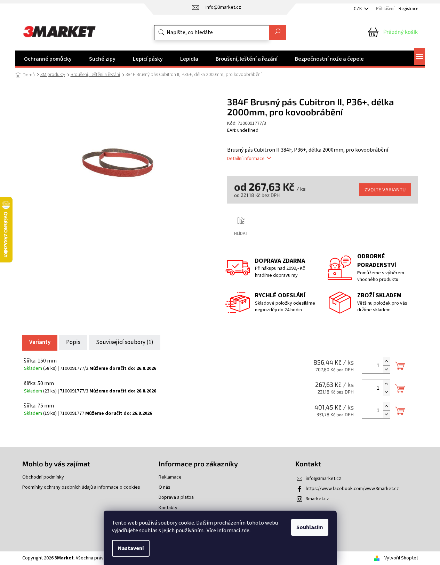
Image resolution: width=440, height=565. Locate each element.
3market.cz (317, 498)
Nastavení (131, 548)
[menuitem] (47, 59)
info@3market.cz (323, 478)
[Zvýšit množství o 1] (386, 361)
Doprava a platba (176, 497)
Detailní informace (246, 158)
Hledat (277, 32)
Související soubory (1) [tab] (124, 342)
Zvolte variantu (385, 189)
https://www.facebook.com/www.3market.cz (352, 488)
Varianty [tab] (39, 342)
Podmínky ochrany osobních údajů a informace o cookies (81, 487)
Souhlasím (309, 527)
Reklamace (170, 477)
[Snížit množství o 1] (386, 369)
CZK (358, 9)
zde (245, 530)
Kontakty (168, 508)
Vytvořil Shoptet (401, 558)
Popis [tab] (73, 342)
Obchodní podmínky (43, 477)
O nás (164, 487)
